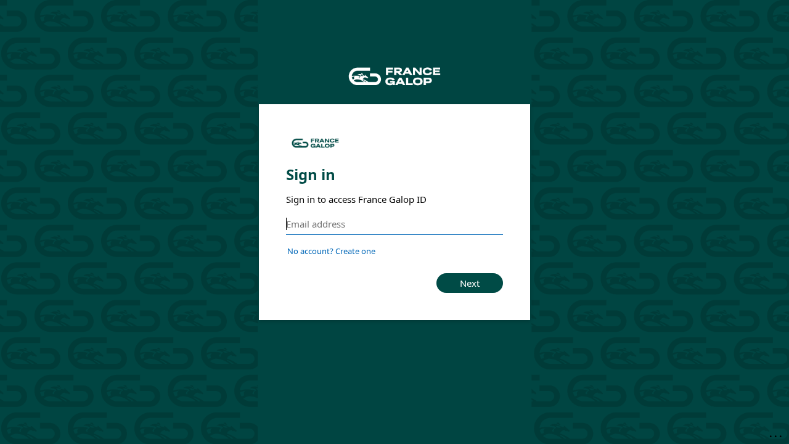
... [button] (776, 433)
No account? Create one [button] (331, 251)
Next (470, 283)
